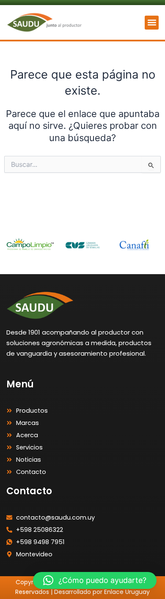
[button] (152, 23)
